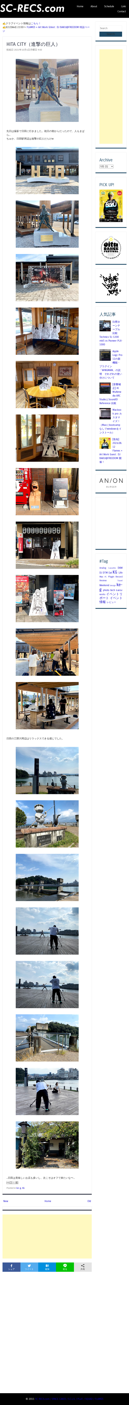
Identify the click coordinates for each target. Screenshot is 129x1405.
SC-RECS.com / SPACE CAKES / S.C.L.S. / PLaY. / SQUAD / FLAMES (69, 1398)
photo (106, 590)
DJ (100, 572)
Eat (110, 572)
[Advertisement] (47, 1236)
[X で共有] (13, 1182)
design (113, 585)
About (94, 6)
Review (103, 580)
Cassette (112, 568)
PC (106, 577)
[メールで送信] (7, 1182)
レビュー (111, 602)
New (5, 1201)
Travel (120, 580)
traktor (119, 590)
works (102, 594)
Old (89, 1201)
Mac (101, 576)
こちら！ (36, 23)
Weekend (104, 585)
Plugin (111, 576)
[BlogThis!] (10, 1182)
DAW (120, 567)
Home (80, 6)
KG (23, 1188)
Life (121, 572)
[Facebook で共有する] (16, 1182)
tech (112, 590)
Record (119, 576)
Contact (122, 11)
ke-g (19, 1188)
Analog (102, 567)
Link (123, 6)
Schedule (109, 6)
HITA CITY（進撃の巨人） (33, 44)
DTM (105, 572)
